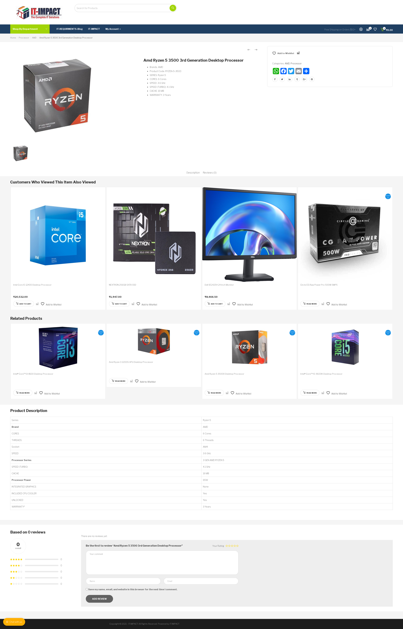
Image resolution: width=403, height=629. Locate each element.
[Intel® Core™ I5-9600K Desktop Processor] (345, 347)
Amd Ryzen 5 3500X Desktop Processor (224, 374)
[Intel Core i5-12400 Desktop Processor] (58, 234)
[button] (387, 30)
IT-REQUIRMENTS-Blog (70, 29)
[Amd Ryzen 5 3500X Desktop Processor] (249, 347)
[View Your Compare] (368, 29)
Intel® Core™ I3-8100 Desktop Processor (33, 374)
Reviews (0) (209, 172)
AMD (34, 37)
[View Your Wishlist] (375, 29)
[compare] (37, 304)
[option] (73, 93)
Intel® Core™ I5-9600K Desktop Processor (321, 374)
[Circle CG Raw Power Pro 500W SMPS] (345, 234)
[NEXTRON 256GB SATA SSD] (154, 234)
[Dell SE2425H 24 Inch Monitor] (249, 234)
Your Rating (218, 546)
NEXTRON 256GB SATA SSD (122, 285)
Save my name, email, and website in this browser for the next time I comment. (132, 589)
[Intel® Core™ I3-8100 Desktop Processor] (58, 347)
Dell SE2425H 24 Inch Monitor (219, 285)
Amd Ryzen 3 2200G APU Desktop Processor (131, 362)
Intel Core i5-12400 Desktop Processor (32, 285)
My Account (112, 29)
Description (193, 172)
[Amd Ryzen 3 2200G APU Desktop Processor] (154, 341)
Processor (24, 37)
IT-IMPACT (94, 29)
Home (13, 37)
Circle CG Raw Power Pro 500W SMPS (319, 285)
